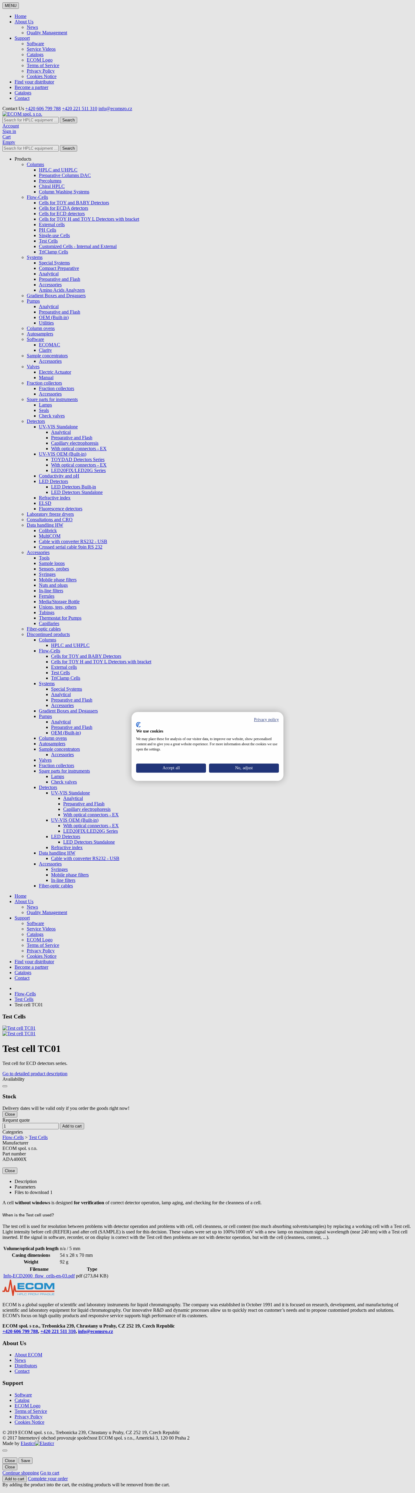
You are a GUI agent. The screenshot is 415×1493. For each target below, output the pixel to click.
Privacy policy (266, 719)
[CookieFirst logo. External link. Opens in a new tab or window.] (138, 724)
